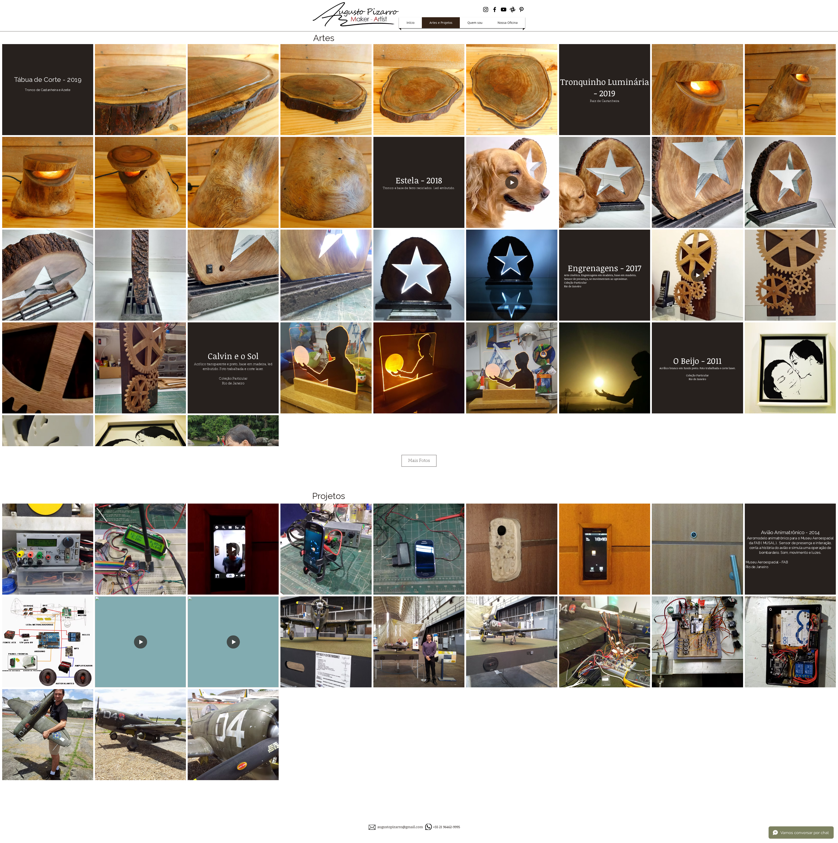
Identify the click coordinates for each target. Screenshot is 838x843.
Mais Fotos (419, 461)
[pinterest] (521, 9)
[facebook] (494, 9)
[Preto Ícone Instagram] (485, 9)
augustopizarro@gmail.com (400, 826)
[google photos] (512, 9)
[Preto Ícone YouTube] (503, 9)
